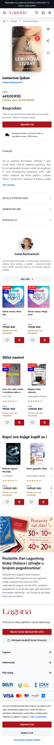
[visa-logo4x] (8, 696)
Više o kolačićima (38, 716)
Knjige (14, 21)
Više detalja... (9, 185)
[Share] (48, 41)
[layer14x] (43, 696)
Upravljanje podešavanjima (27, 740)
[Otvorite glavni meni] (4, 13)
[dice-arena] (24, 685)
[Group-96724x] (35, 696)
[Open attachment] (48, 29)
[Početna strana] (18, 13)
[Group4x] (26, 696)
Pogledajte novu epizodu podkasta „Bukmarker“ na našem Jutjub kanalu (27, 4)
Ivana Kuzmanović (12, 82)
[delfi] (7, 685)
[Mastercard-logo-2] (19, 696)
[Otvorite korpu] (43, 13)
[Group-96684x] (41, 685)
